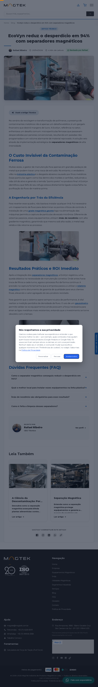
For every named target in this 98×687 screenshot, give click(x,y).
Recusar (57, 356)
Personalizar (43, 356)
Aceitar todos (71, 356)
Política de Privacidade (30, 350)
